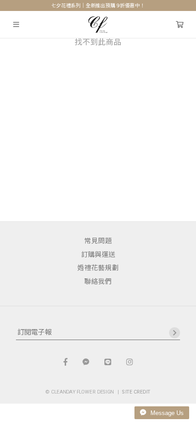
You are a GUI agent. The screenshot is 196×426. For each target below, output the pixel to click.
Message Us (166, 413)
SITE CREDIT (136, 392)
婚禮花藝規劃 (98, 268)
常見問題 (98, 241)
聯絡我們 (98, 281)
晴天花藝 (98, 24)
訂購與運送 (98, 254)
